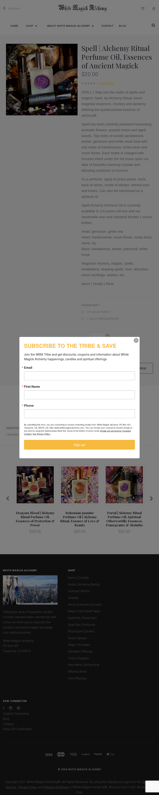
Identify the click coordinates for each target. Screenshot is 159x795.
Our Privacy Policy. (42, 433)
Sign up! (79, 444)
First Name (32, 386)
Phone (29, 405)
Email (28, 367)
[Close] (136, 340)
